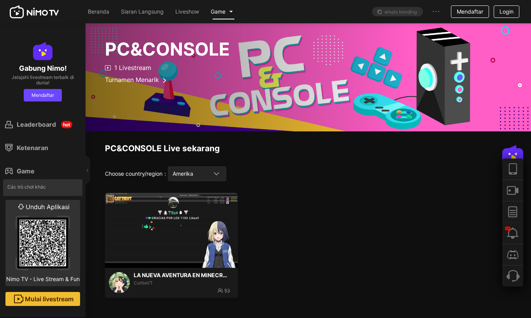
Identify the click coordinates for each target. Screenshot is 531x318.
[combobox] (197, 173)
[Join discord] (512, 254)
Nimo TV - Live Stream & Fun (43, 242)
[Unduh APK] (512, 169)
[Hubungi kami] (512, 276)
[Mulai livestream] (512, 190)
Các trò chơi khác (26, 187)
